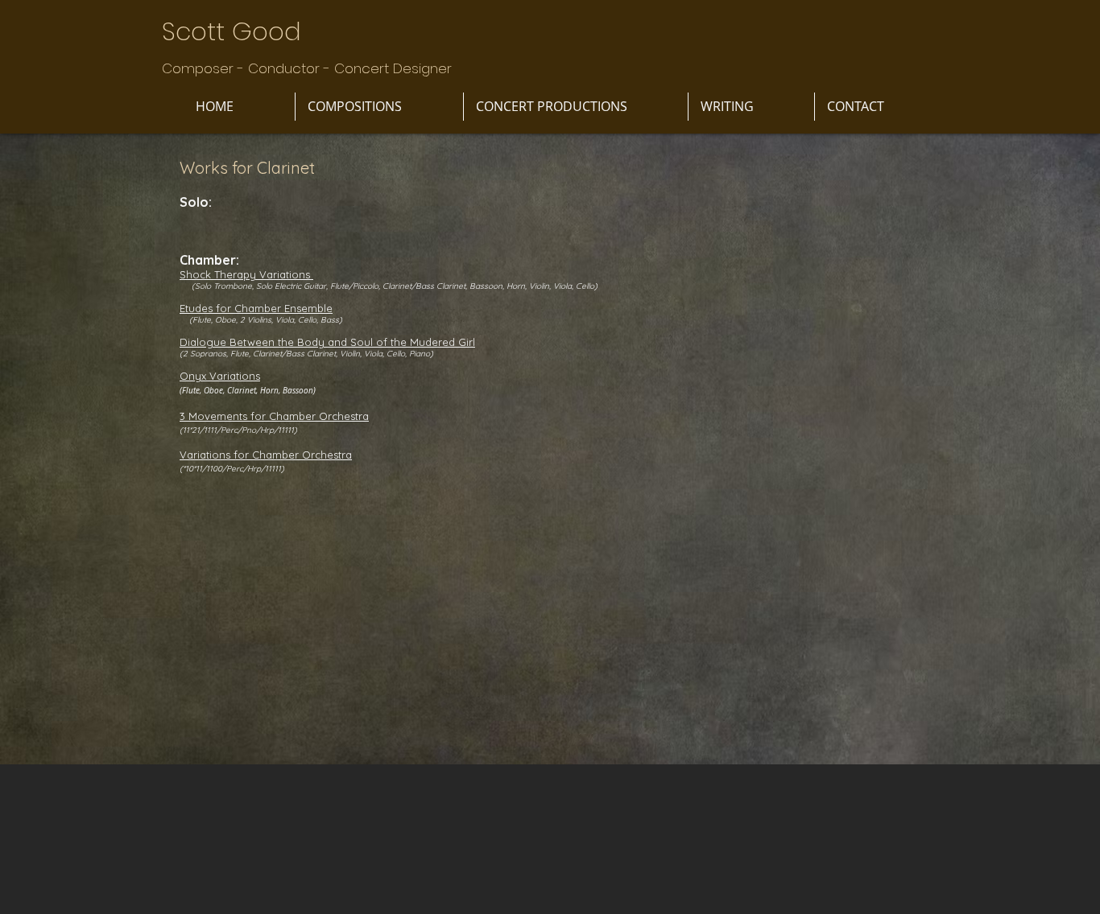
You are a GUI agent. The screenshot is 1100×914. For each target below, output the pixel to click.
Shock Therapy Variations (246, 274)
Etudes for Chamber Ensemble (256, 308)
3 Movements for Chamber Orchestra (274, 416)
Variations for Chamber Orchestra (266, 454)
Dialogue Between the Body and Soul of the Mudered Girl (327, 342)
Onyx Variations (220, 375)
